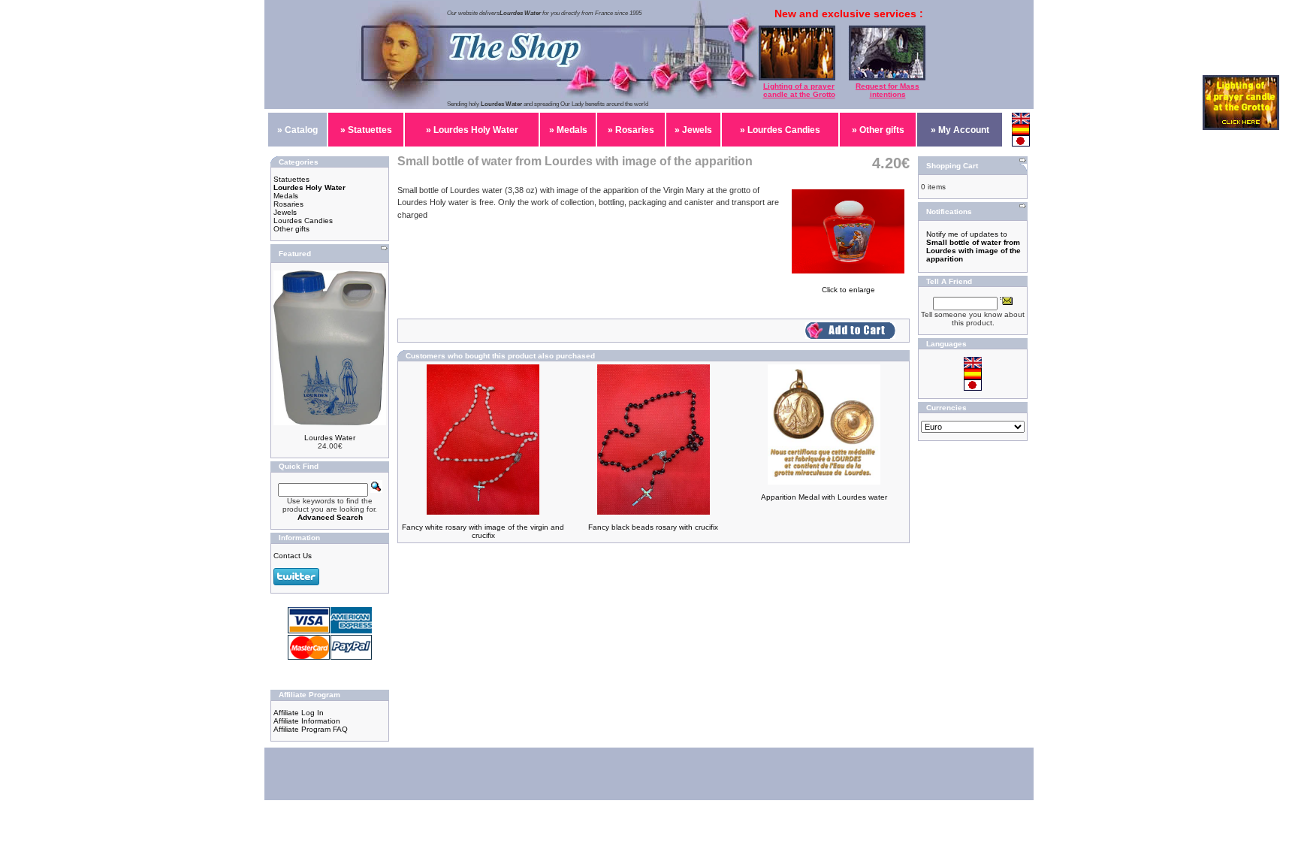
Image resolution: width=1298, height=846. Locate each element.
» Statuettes (366, 130)
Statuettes (291, 179)
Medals (285, 196)
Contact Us (292, 555)
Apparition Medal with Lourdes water (824, 497)
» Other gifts (878, 130)
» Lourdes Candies (780, 130)
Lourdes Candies (303, 220)
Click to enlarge (848, 290)
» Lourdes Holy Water (472, 130)
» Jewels (693, 130)
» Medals (568, 130)
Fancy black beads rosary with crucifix (653, 527)
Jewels (285, 212)
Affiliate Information (306, 721)
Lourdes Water (329, 438)
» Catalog (297, 130)
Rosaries (288, 204)
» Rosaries (631, 130)
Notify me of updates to (973, 246)
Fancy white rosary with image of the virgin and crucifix (483, 531)
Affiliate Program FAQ (310, 729)
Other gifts (291, 229)
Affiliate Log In (298, 713)
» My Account (960, 130)
